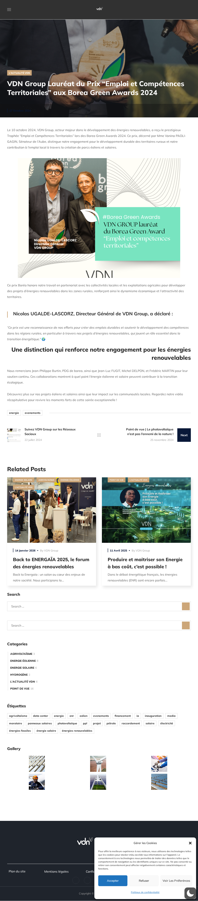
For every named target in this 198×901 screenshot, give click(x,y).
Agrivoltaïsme (46, 480)
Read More (52, 510)
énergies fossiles (20, 730)
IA (138, 716)
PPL (85, 723)
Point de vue (117, 480)
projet (97, 723)
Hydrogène (20, 674)
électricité (166, 723)
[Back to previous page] (99, 435)
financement (123, 716)
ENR (72, 716)
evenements (32, 413)
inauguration (153, 716)
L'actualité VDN (19, 72)
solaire (150, 723)
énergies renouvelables (77, 730)
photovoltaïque (67, 723)
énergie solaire (46, 730)
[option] (51, 534)
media (171, 716)
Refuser (144, 880)
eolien (83, 716)
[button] (190, 843)
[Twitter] (87, 880)
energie (14, 413)
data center (40, 716)
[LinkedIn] (75, 880)
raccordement (131, 723)
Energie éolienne (70, 480)
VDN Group (51, 550)
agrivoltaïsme (18, 716)
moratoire (15, 723)
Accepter (113, 880)
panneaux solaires (40, 723)
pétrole (111, 723)
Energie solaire (23, 480)
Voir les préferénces (176, 880)
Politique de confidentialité (145, 892)
